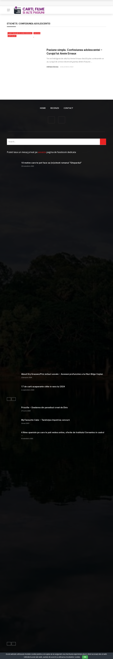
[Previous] (9, 399)
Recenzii (54, 108)
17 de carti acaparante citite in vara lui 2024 (43, 386)
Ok (85, 657)
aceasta (42, 152)
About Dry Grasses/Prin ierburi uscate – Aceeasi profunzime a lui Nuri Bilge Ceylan (62, 374)
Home (43, 108)
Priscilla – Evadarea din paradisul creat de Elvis (44, 407)
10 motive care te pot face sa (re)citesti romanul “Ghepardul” (51, 163)
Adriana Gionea (52, 67)
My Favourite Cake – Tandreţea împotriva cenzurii (45, 420)
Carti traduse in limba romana (20, 33)
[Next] (14, 399)
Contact (68, 108)
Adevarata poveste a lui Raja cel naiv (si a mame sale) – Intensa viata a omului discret (50, 3)
